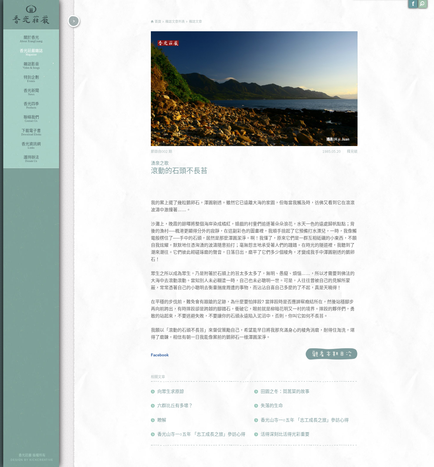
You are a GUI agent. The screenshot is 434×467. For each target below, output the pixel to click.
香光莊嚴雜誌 (31, 52)
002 (165, 152)
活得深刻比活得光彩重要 (285, 434)
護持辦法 (31, 159)
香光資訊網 (31, 145)
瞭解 (161, 419)
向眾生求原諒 (170, 391)
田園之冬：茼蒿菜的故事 (285, 391)
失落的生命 (272, 405)
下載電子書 (31, 132)
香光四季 (31, 105)
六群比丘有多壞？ (175, 405)
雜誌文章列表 (175, 21)
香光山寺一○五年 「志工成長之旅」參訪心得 (201, 434)
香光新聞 (31, 92)
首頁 (158, 21)
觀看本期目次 (331, 354)
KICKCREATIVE (41, 459)
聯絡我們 (31, 118)
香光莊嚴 (31, 15)
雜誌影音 (31, 65)
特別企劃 (31, 79)
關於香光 (31, 39)
